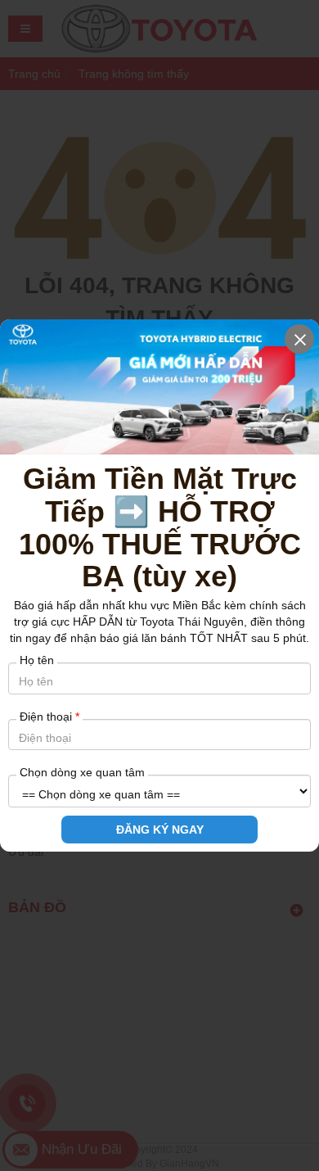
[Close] (299, 339)
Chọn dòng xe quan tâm (82, 772)
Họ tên (37, 660)
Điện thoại (49, 716)
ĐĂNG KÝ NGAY (160, 829)
